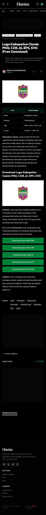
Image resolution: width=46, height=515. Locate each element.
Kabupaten (37, 304)
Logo (37, 35)
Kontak (4, 493)
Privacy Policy (7, 496)
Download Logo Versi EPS (23, 262)
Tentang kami (7, 490)
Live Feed (40, 361)
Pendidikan (20, 301)
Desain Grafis (31, 301)
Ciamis (18, 308)
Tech (4, 478)
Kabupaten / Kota (24, 35)
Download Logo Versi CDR (23, 248)
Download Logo (26, 304)
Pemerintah (14, 304)
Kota (11, 308)
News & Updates (8, 474)
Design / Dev (8, 35)
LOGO (12, 301)
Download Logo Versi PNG (23, 240)
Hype (4, 481)
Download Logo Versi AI (23, 255)
